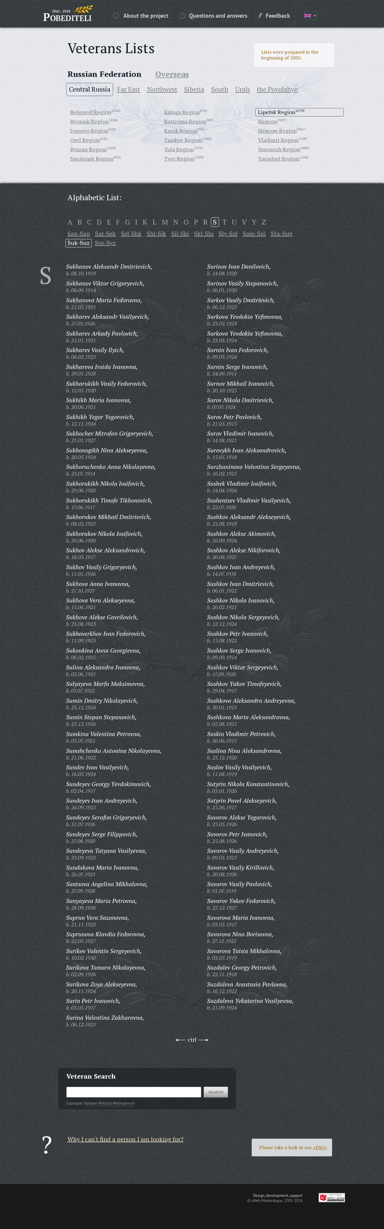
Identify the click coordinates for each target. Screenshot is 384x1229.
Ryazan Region (88, 149)
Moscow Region (277, 130)
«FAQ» (320, 1147)
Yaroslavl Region (278, 158)
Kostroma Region (185, 121)
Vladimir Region (278, 139)
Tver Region (179, 158)
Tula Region (179, 149)
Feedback (278, 15)
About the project (145, 15)
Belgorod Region (90, 112)
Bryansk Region (89, 121)
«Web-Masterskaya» (267, 1200)
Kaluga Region (182, 112)
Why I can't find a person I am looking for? (126, 1139)
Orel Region (85, 139)
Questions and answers (218, 15)
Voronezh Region (279, 149)
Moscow (268, 121)
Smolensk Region (91, 158)
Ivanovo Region (89, 130)
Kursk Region (180, 130)
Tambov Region (183, 139)
